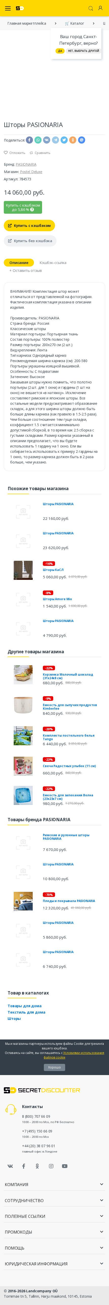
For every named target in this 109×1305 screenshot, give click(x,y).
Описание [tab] (18, 262)
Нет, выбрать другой (83, 51)
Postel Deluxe (31, 171)
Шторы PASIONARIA (58, 504)
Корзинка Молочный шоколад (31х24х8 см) (68, 676)
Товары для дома (25, 1005)
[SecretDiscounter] (20, 8)
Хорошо (54, 1067)
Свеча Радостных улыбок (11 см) (69, 766)
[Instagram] (51, 1166)
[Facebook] (23, 1166)
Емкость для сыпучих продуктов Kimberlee (70, 707)
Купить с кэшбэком (32, 225)
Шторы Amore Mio (57, 599)
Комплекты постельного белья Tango (68, 737)
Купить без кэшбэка (32, 240)
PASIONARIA (26, 164)
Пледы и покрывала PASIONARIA (69, 901)
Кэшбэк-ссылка (53, 262)
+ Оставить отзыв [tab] (25, 270)
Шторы (14, 1018)
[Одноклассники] (37, 1166)
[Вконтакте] (10, 1166)
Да (60, 51)
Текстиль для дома (26, 1012)
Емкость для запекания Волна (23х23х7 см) (68, 797)
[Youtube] (64, 1166)
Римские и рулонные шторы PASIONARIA (66, 837)
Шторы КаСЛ (53, 570)
